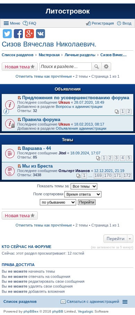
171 (117, 175)
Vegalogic (85, 311)
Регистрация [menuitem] (103, 23)
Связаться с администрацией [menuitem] (93, 301)
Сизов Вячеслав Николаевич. (49, 44)
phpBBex (31, 311)
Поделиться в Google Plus (29, 33)
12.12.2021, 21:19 (109, 171)
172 (127, 175)
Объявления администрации (81, 128)
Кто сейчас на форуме (26, 247)
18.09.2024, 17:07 (85, 153)
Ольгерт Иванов (74, 171)
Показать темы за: (54, 186)
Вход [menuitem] (127, 23)
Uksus (64, 102)
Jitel (62, 153)
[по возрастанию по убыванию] (58, 202)
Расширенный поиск (106, 66)
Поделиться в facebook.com (18, 33)
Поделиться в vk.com (40, 33)
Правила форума (41, 119)
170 (107, 175)
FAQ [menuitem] (32, 23)
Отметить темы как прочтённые (44, 76)
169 (98, 175)
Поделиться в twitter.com (7, 33)
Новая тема (17, 66)
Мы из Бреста (37, 166)
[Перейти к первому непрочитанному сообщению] (19, 98)
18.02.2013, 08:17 (89, 124)
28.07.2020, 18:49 (89, 102)
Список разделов (20, 301)
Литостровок (68, 11)
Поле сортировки (48, 194)
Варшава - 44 (36, 148)
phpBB (57, 311)
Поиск (96, 66)
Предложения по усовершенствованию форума (75, 97)
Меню (15, 23)
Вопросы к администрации (79, 106)
